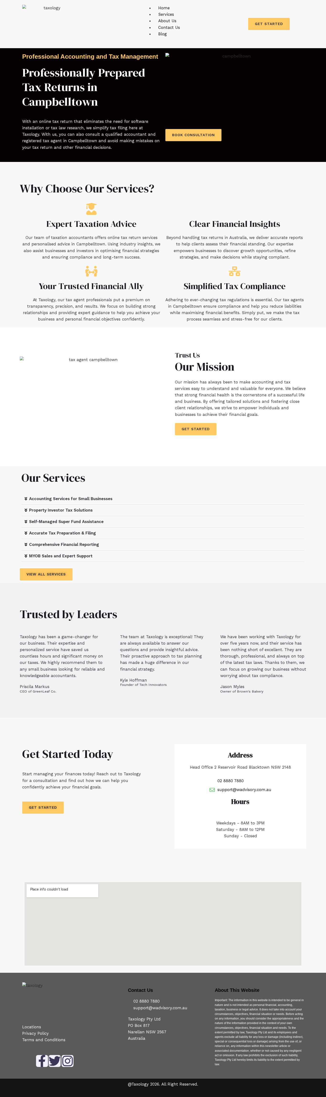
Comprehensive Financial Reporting (64, 544)
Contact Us (169, 27)
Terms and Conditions (43, 1039)
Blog (162, 33)
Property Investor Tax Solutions (61, 510)
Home (164, 7)
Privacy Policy (36, 1033)
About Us (167, 20)
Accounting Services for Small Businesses (70, 498)
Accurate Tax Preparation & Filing (62, 533)
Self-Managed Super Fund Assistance (66, 521)
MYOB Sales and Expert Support (61, 556)
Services (166, 14)
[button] (163, 499)
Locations (31, 1027)
